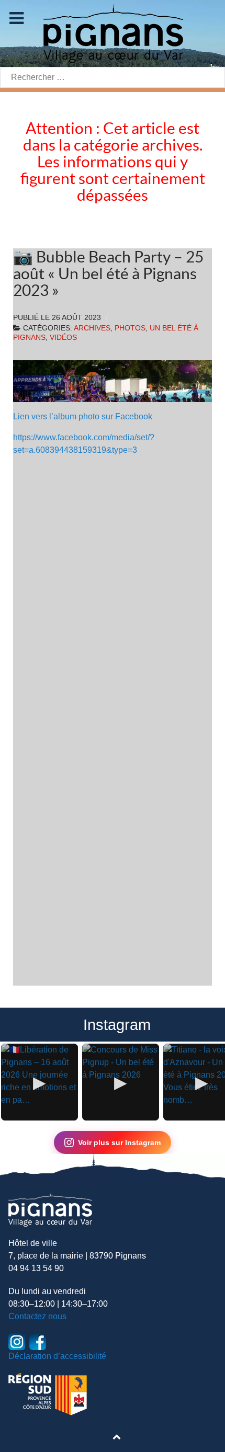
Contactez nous (37, 1316)
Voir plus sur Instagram (119, 1142)
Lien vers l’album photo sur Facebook (82, 416)
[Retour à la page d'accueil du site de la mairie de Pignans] (112, 32)
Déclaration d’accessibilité (57, 1356)
